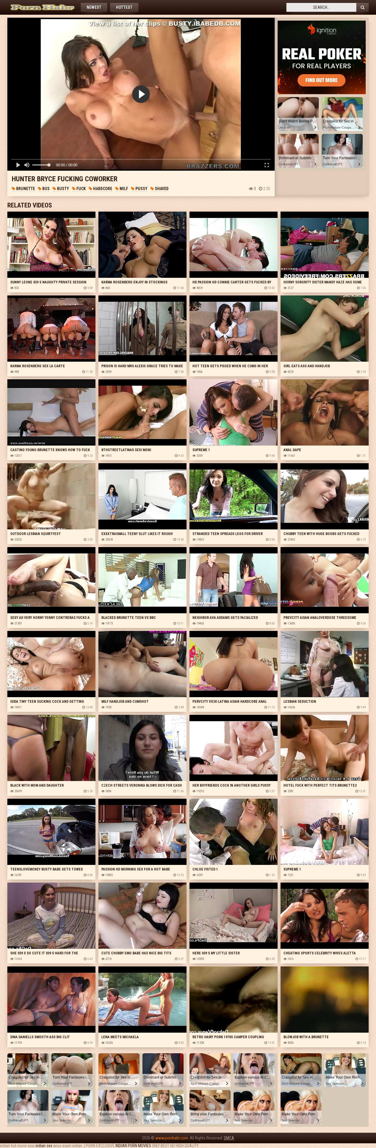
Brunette (25, 188)
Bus (45, 188)
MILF (123, 188)
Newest (94, 7)
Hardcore (102, 188)
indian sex (44, 1145)
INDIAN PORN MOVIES (133, 1145)
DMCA (229, 1138)
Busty (62, 188)
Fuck (80, 188)
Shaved (161, 188)
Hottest (124, 7)
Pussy (141, 188)
